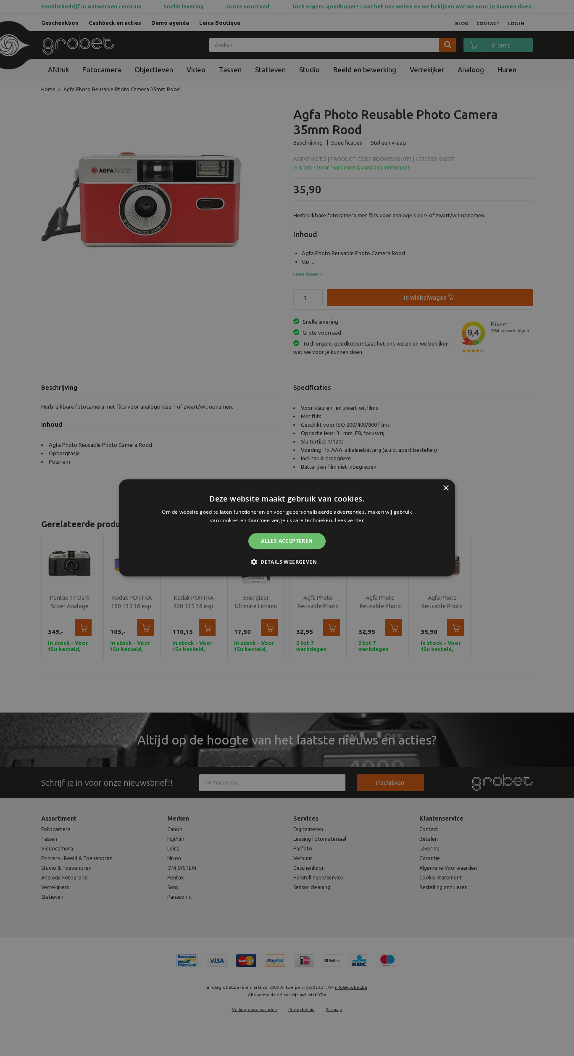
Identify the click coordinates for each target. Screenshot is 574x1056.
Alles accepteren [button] (287, 540)
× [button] (445, 488)
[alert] (287, 528)
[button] (287, 562)
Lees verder (349, 520)
